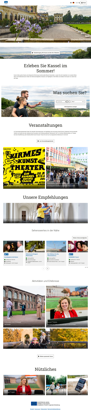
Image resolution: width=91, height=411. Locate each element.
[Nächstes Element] (47, 268)
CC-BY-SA (88, 116)
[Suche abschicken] (68, 101)
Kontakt (32, 409)
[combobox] (63, 101)
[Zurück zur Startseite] (6, 3)
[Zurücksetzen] (66, 102)
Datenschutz (44, 409)
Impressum (37, 409)
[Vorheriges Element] (43, 268)
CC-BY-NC (21, 251)
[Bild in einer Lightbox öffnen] (45, 403)
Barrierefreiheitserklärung (54, 409)
